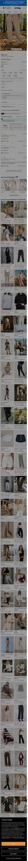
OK (13, 844)
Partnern (16, 828)
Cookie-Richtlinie (5, 837)
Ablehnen (13, 854)
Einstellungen (13, 849)
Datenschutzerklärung (18, 837)
